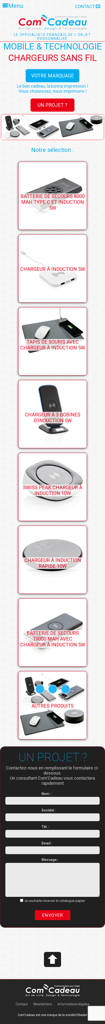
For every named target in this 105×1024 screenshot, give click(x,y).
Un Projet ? (52, 105)
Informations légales (73, 1004)
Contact (85, 6)
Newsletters (42, 1004)
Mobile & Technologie (52, 46)
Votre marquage (52, 76)
